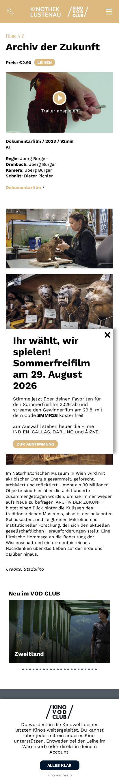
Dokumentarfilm (23, 187)
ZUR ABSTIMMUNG (35, 444)
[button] (23, 669)
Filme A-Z (15, 36)
